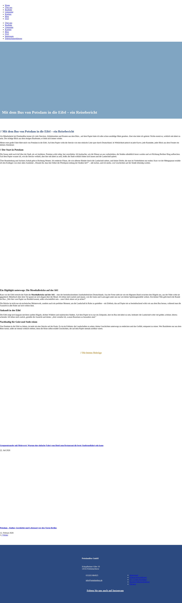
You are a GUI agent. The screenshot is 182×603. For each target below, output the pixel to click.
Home (7, 5)
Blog (7, 16)
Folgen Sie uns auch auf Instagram (105, 590)
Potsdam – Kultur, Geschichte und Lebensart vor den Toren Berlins (28, 528)
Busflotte (8, 10)
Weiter (5, 535)
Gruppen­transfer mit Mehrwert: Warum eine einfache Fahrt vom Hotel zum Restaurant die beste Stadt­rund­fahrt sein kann (51, 445)
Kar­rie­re (8, 14)
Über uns (8, 7)
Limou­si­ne (9, 12)
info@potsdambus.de (94, 580)
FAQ (7, 19)
